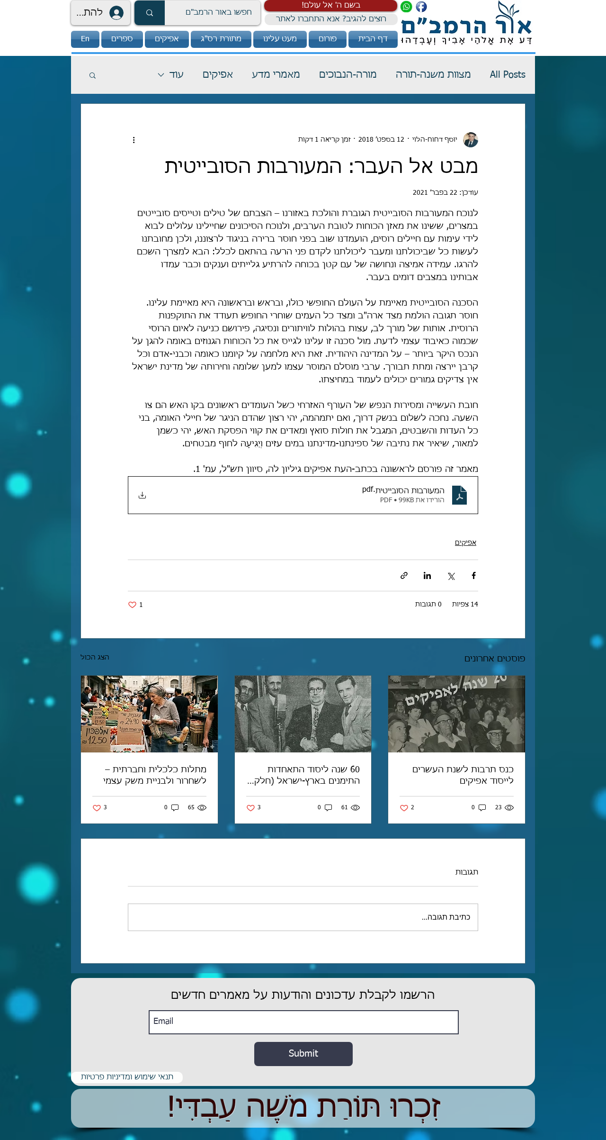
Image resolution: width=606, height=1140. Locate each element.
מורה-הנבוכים (348, 75)
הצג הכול (94, 657)
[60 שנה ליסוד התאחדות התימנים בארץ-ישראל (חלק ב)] (303, 714)
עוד (176, 75)
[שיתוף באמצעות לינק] (404, 575)
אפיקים (218, 75)
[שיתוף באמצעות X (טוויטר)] (450, 575)
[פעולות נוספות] (133, 139)
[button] (330, 5)
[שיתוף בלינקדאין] (427, 575)
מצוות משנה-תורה (433, 75)
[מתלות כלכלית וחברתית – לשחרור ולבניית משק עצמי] (149, 714)
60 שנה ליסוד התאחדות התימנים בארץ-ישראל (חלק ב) (307, 776)
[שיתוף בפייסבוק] (473, 575)
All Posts (508, 75)
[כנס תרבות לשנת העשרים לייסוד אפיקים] (456, 714)
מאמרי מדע (276, 75)
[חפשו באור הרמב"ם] (149, 12)
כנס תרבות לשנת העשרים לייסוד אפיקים (463, 776)
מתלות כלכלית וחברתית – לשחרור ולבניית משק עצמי (154, 776)
